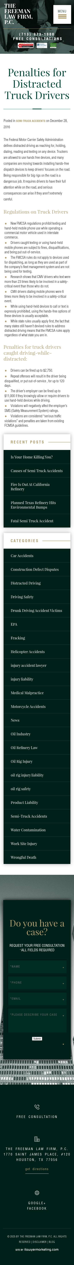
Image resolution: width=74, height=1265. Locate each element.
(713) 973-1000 (37, 34)
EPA (14, 624)
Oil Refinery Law (24, 747)
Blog (52, 1242)
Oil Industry (21, 733)
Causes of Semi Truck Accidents (37, 470)
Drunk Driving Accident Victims (36, 610)
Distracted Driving (26, 583)
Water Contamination (28, 829)
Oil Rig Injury (22, 761)
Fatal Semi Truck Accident (32, 520)
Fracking (18, 637)
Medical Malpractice (27, 692)
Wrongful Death (23, 857)
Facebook (37, 1208)
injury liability (22, 679)
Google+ (37, 1203)
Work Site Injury (24, 843)
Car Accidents (22, 555)
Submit (37, 1038)
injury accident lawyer (29, 665)
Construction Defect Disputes (35, 569)
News (15, 720)
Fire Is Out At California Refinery (30, 486)
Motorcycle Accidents (28, 706)
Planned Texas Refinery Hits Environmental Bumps (33, 504)
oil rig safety (21, 788)
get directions (37, 1169)
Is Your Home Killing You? (32, 456)
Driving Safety (22, 596)
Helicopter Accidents (28, 651)
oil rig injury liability (27, 774)
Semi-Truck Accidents (30, 121)
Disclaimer (40, 1242)
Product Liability (24, 802)
